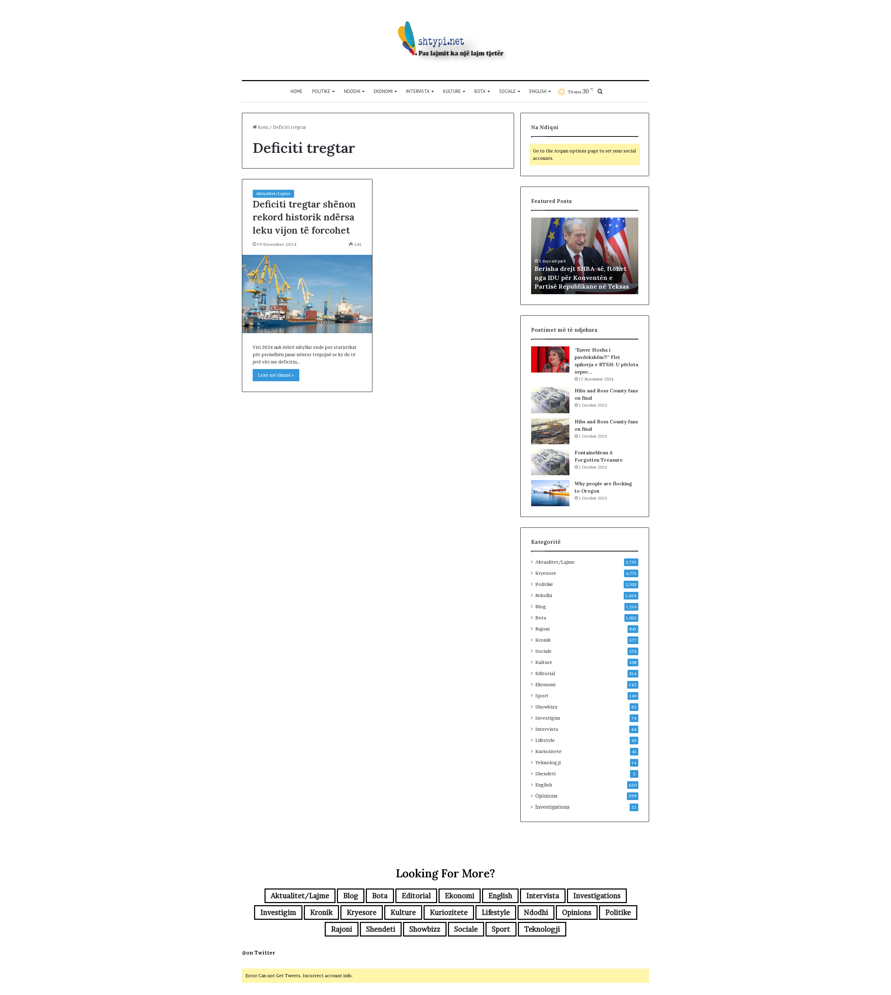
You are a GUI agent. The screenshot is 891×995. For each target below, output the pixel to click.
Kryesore (545, 573)
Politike (321, 91)
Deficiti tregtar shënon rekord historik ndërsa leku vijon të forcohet (304, 217)
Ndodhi (352, 91)
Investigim (547, 718)
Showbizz (546, 707)
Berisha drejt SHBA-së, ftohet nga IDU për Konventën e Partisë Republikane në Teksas (582, 277)
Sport (542, 695)
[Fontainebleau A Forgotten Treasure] (550, 462)
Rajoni (542, 629)
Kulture (452, 91)
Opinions (546, 796)
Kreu (262, 127)
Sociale (507, 91)
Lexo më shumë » (276, 375)
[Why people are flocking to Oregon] (550, 493)
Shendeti (545, 773)
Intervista (417, 91)
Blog (540, 606)
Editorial (545, 673)
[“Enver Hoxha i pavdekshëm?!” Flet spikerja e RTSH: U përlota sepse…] (550, 359)
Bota (480, 91)
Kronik (543, 640)
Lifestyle (545, 740)
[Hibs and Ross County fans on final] (550, 400)
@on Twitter (258, 952)
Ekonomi (383, 91)
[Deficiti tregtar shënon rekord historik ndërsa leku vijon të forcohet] (307, 294)
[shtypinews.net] (445, 40)
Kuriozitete (548, 751)
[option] (584, 256)
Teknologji (548, 762)
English (537, 91)
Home (296, 91)
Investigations (552, 807)
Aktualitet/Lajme (273, 193)
